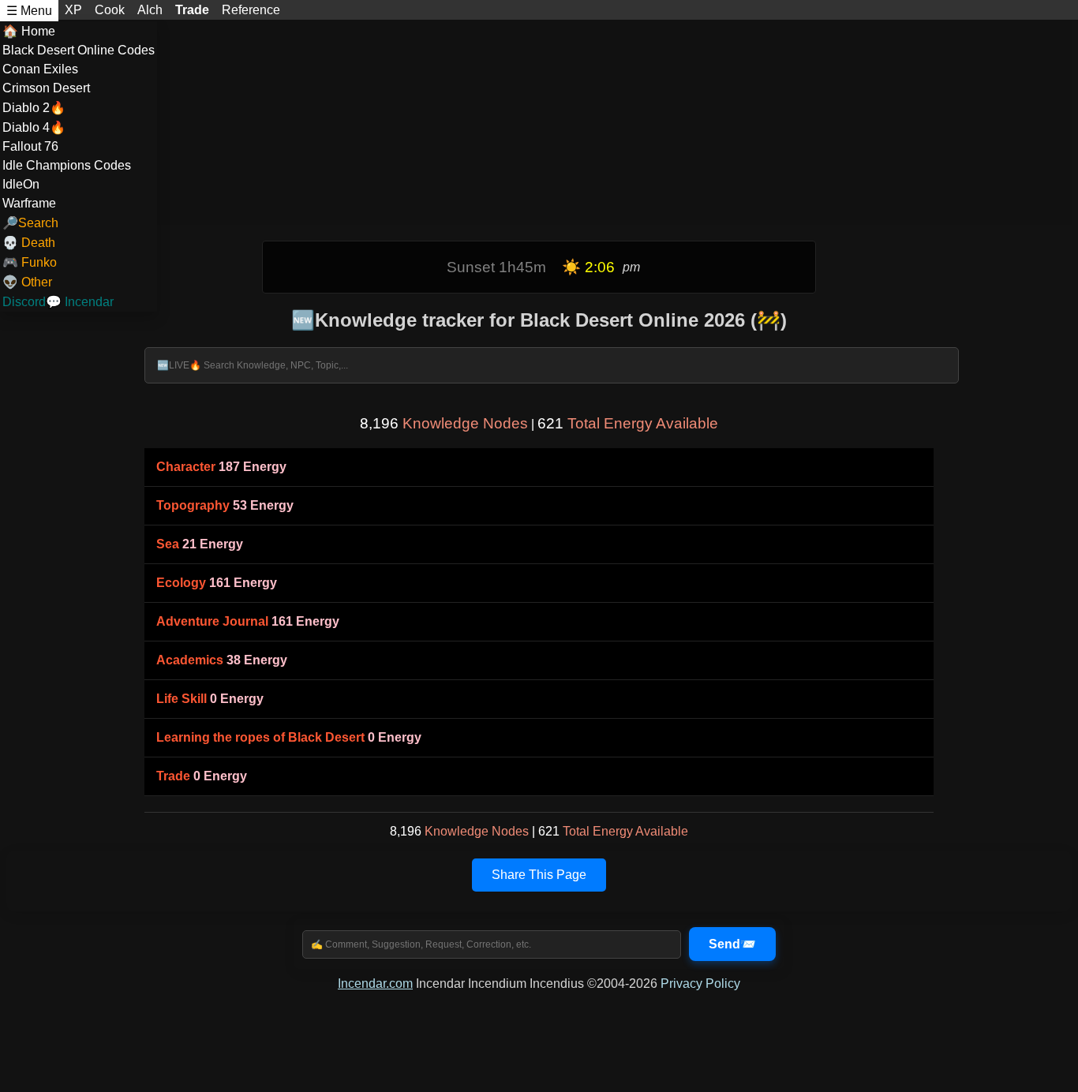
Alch (150, 10)
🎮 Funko (29, 262)
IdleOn (20, 184)
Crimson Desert (46, 88)
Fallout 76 (30, 146)
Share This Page (539, 874)
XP (73, 10)
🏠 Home (28, 31)
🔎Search (30, 223)
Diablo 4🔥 (34, 127)
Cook (110, 10)
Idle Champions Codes (66, 165)
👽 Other (27, 282)
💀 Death (28, 242)
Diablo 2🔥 (34, 107)
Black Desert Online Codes (78, 50)
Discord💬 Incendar (58, 302)
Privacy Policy (700, 983)
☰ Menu (29, 10)
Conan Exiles (40, 69)
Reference (251, 10)
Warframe (29, 203)
